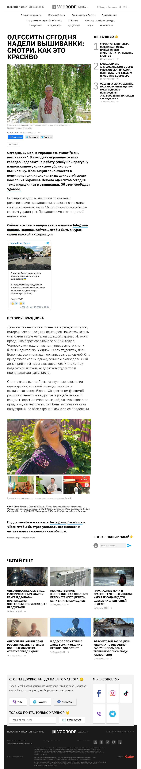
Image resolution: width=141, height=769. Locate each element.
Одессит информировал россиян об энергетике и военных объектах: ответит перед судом (25, 646)
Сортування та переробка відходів (44, 20)
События (73, 20)
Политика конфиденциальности (19, 743)
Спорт (90, 25)
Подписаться (74, 720)
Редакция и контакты (51, 741)
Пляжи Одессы (109, 15)
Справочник (36, 7)
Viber (11, 526)
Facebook (74, 522)
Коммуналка (35, 25)
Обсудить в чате (28, 538)
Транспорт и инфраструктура (100, 20)
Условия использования (16, 741)
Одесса (82, 732)
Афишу (102, 7)
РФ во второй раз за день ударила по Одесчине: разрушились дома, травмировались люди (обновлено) (112, 648)
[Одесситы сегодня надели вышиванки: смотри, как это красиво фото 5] (49, 446)
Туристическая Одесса (83, 15)
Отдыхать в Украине (31, 15)
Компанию (112, 7)
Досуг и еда (74, 25)
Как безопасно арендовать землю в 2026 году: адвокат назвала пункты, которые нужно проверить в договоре (116, 69)
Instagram (58, 522)
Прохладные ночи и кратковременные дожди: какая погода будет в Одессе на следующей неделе (113, 597)
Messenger (67, 702)
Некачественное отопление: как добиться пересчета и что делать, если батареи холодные (69, 595)
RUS (125, 7)
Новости (12, 7)
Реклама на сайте (84, 741)
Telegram (42, 702)
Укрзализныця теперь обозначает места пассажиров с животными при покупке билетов (116, 49)
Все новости (106, 25)
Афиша (23, 7)
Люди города (54, 25)
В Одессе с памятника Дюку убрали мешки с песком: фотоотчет (66, 645)
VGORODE (66, 731)
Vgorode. (14, 189)
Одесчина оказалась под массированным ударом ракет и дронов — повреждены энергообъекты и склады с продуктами (117, 91)
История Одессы (56, 15)
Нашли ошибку (13, 538)
